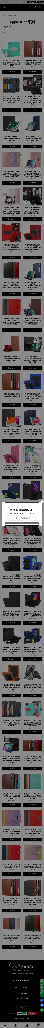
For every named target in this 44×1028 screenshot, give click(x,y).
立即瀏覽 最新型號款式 (22, 518)
